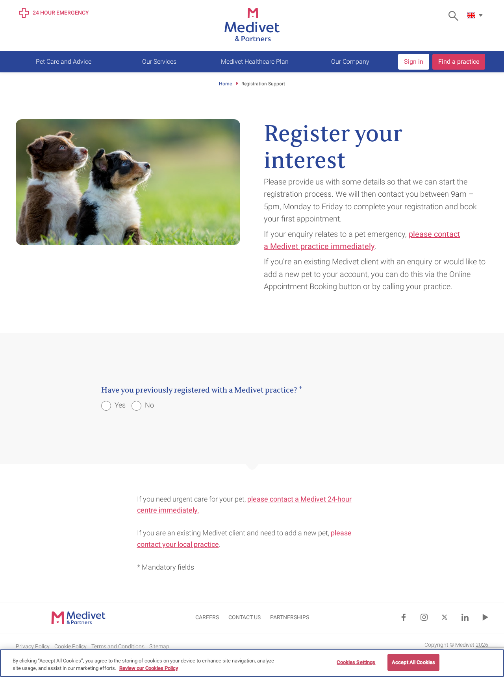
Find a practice (458, 61)
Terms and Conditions (118, 646)
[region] (252, 663)
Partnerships (289, 617)
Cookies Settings (356, 662)
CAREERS (207, 617)
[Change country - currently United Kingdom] (476, 15)
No (148, 405)
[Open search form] (455, 16)
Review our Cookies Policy (148, 668)
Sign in (413, 61)
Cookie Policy (70, 646)
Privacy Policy (33, 646)
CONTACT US (244, 617)
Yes (119, 405)
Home (225, 84)
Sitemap (159, 646)
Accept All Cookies (413, 662)
